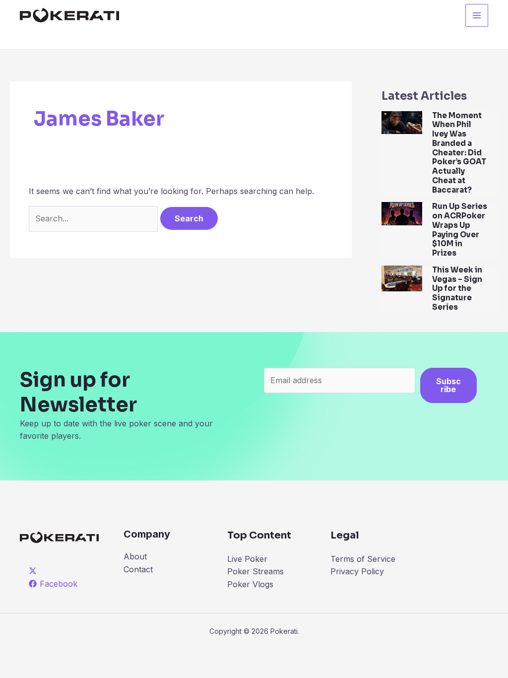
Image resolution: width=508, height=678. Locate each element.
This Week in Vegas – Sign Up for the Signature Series (457, 288)
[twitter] (34, 571)
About (135, 556)
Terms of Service (362, 559)
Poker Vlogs (250, 584)
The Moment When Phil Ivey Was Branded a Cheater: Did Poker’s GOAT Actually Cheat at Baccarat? (459, 153)
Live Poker (247, 559)
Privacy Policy (357, 571)
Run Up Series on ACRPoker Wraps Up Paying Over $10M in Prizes (459, 230)
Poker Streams (255, 571)
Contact (138, 569)
